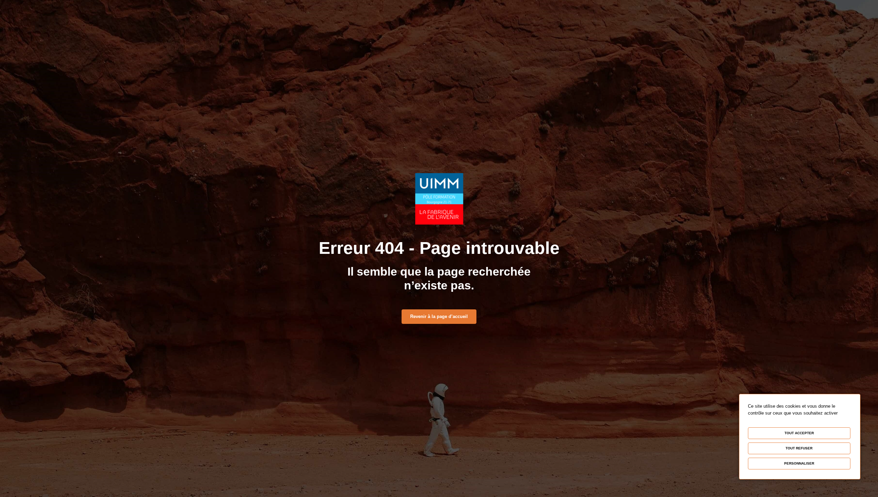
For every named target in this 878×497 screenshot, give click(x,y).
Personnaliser (799, 463)
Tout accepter (799, 433)
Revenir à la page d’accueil (439, 316)
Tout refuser (799, 448)
